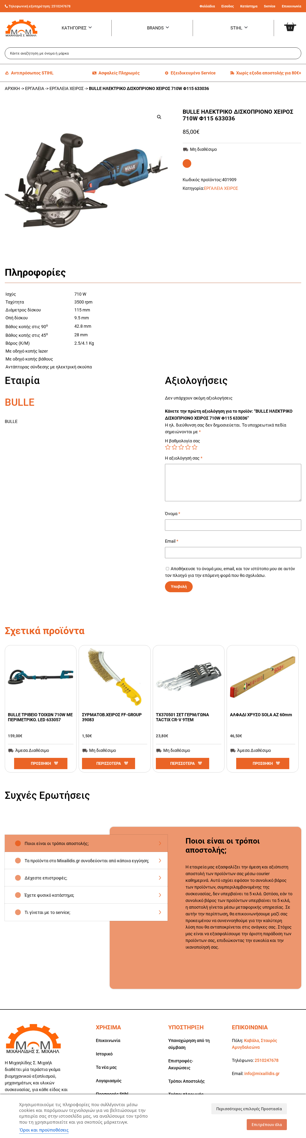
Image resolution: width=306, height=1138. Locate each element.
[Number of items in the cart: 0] (296, 23)
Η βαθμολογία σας (182, 440)
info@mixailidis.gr (261, 1073)
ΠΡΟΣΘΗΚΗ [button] (41, 763)
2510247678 (61, 6)
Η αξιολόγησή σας (183, 458)
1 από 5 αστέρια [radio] (168, 447)
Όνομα (172, 513)
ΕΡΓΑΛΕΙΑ (34, 88)
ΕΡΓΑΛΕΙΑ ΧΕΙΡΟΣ (66, 88)
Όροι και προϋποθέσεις (44, 1130)
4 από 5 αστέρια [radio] (188, 447)
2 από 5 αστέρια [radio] (174, 447)
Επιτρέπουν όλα (266, 1124)
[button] (159, 117)
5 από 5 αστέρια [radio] (194, 447)
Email (171, 541)
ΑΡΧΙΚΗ (12, 88)
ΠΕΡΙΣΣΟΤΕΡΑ (108, 763)
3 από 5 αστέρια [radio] (181, 447)
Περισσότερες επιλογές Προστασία (249, 1108)
